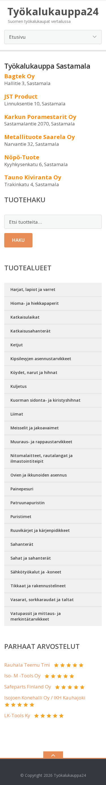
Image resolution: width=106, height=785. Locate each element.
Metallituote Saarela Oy (39, 137)
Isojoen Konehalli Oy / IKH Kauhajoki (44, 697)
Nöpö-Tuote (21, 157)
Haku (18, 240)
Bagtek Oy (19, 76)
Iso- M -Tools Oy (22, 675)
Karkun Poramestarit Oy (40, 117)
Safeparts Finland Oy (27, 686)
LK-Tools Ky (17, 715)
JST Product (21, 96)
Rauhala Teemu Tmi (27, 665)
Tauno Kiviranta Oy (32, 177)
